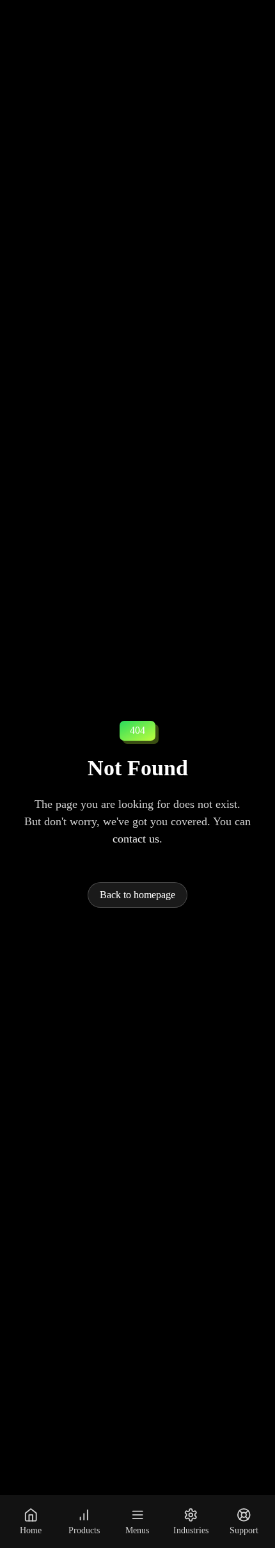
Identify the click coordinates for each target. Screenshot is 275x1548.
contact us (136, 838)
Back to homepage (137, 894)
